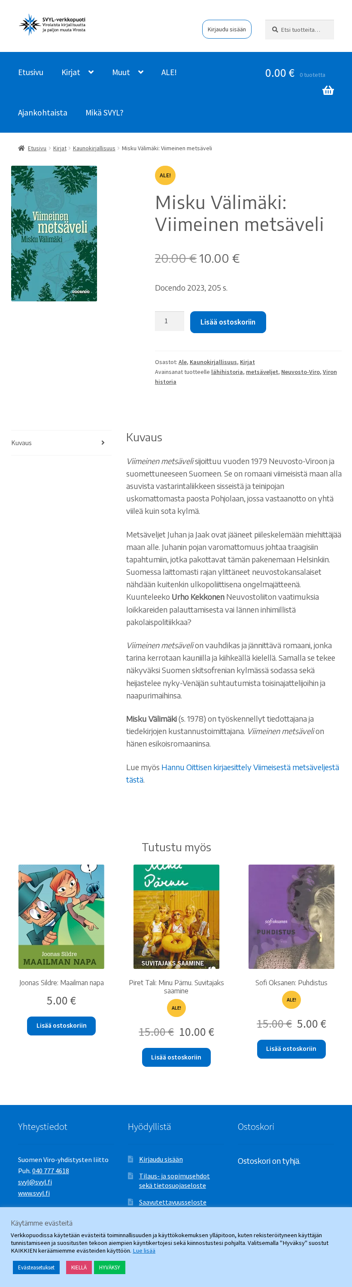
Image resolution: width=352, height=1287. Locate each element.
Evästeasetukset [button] (36, 1267)
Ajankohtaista (42, 112)
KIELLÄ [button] (79, 1267)
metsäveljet (262, 372)
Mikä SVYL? (104, 112)
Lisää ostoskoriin (227, 322)
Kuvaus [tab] (21, 442)
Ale (183, 362)
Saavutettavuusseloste (172, 1202)
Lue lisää (144, 1250)
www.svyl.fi (34, 1193)
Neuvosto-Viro (300, 372)
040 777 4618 (50, 1170)
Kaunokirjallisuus (94, 148)
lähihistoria (227, 372)
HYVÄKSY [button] (109, 1267)
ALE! (169, 72)
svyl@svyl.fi (35, 1182)
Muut (121, 72)
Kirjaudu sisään (227, 29)
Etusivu (30, 72)
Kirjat (70, 72)
